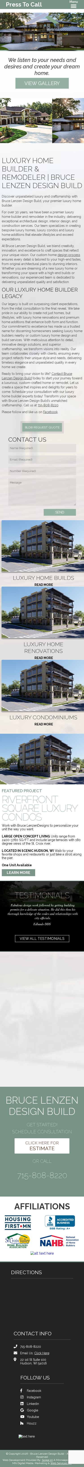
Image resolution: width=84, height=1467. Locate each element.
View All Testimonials (42, 938)
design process (69, 255)
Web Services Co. (61, 1463)
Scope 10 (47, 1460)
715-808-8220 (48, 405)
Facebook (50, 412)
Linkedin (33, 1404)
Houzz (32, 1423)
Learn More (18, 873)
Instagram (34, 1397)
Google (32, 1410)
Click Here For (42, 1146)
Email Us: (34, 1353)
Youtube (33, 1417)
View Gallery (42, 83)
